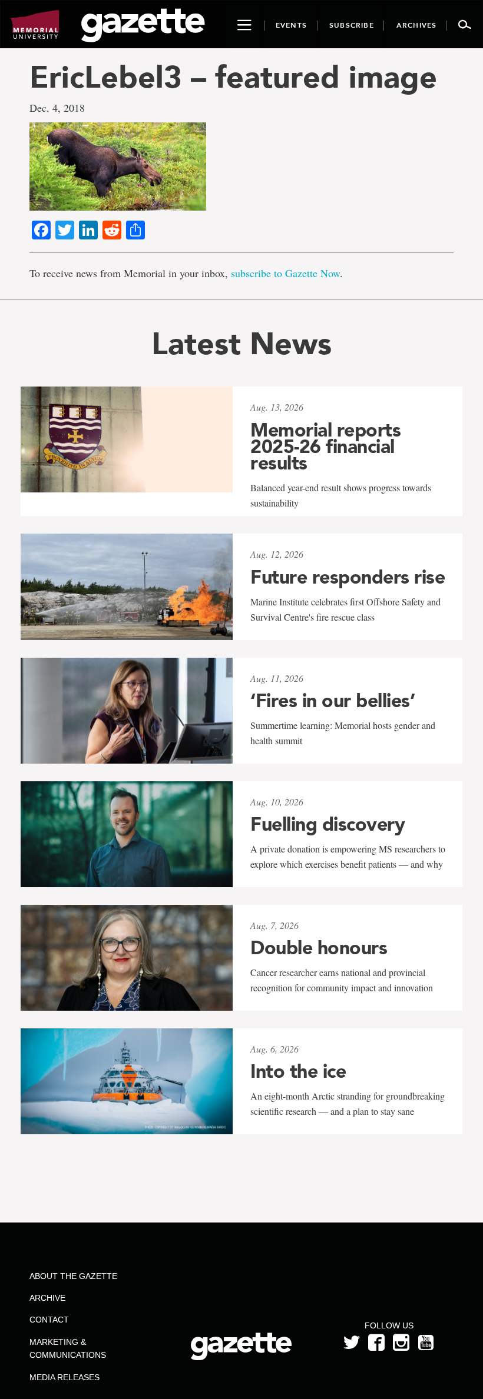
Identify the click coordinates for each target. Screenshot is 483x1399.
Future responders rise (347, 577)
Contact (49, 1319)
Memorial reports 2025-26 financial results (325, 446)
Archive (47, 1298)
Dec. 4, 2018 (57, 108)
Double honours (318, 948)
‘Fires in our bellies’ (332, 700)
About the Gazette (73, 1276)
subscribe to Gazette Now (285, 273)
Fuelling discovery (327, 824)
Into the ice (298, 1071)
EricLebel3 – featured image (233, 77)
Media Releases (64, 1377)
